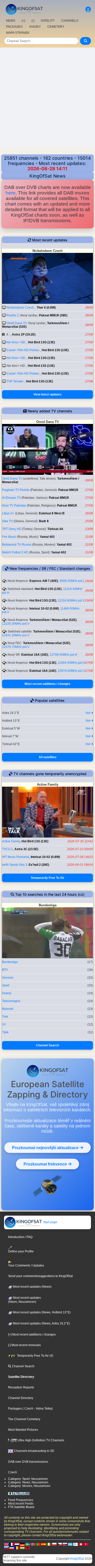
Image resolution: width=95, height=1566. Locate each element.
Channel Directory (20, 1398)
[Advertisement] (47, 97)
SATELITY (48, 20)
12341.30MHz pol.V (15, 635)
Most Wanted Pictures (23, 1429)
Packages (15, 1408)
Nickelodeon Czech (20, 307)
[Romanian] (17, 1547)
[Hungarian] (22, 1547)
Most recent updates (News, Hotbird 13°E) (41, 1312)
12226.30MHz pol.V (15, 623)
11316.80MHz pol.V (71, 600)
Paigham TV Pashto (15, 490)
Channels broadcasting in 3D (33, 1451)
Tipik (5, 1032)
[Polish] (54, 1544)
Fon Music (9, 537)
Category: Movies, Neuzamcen (29, 1486)
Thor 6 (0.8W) (46, 307)
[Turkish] (86, 1544)
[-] (33, 20)
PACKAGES (14, 26)
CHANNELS (69, 20)
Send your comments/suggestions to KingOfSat (40, 1276)
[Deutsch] (22, 1544)
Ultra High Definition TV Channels (40, 1440)
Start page (49, 1222)
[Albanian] (27, 1547)
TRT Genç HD (11, 529)
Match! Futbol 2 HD (15, 552)
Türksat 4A (55, 529)
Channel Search (47, 1045)
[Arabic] (81, 1544)
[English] (6, 1544)
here (10, 192)
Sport (5, 985)
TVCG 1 (7, 849)
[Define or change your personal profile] (88, 9)
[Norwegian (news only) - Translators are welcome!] (33, 1544)
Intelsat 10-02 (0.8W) (44, 608)
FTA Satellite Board (21, 1507)
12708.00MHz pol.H (63, 654)
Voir (88, 713)
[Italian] (49, 1544)
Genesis (7, 977)
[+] (23, 20)
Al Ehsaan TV (11, 497)
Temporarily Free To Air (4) (34, 1355)
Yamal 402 (47, 537)
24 (4, 1024)
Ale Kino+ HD (15, 342)
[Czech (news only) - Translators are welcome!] (59, 1544)
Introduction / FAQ (20, 1237)
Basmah (7, 1009)
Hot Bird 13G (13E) (41, 342)
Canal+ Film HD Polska (23, 350)
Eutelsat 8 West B (52, 513)
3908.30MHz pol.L (72, 581)
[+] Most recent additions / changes (32, 1334)
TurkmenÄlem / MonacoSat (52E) (53, 620)
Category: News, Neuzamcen (28, 1482)
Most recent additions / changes (47, 684)
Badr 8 (44, 521)
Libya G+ (8, 513)
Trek (5, 1016)
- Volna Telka (42, 1408)
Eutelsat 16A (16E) (34, 654)
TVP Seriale (15, 381)
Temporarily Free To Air (47, 878)
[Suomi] (75, 1544)
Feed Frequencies (20, 1500)
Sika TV (7, 521)
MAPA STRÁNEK (17, 33)
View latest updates (47, 394)
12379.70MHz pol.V (15, 647)
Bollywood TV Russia (16, 544)
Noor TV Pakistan (14, 505)
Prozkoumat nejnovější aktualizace (46, 1147)
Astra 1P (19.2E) (23, 334)
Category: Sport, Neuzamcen (28, 1479)
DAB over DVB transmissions (28, 1461)
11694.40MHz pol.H (71, 662)
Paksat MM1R (68, 490)
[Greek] (70, 1544)
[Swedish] (27, 1544)
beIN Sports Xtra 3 (14, 865)
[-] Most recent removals (24, 1345)
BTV (5, 970)
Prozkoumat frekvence (46, 1164)
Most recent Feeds (20, 1503)
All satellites (47, 757)
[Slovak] (65, 1544)
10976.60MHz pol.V (71, 671)
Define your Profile (21, 1251)
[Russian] (6, 1547)
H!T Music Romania (15, 857)
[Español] (43, 1544)
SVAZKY (35, 26)
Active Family (11, 841)
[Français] (11, 1544)
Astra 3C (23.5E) (26, 849)
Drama (6, 993)
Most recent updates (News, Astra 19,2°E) (41, 1323)
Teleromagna (11, 1001)
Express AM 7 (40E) (43, 581)
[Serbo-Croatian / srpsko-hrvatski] (11, 1547)
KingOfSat (77, 1558)
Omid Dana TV (17, 323)
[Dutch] (17, 1544)
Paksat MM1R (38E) (53, 315)
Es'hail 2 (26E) (39, 865)
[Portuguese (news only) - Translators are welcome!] (38, 1544)
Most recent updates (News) (31, 1286)
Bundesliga (10, 962)
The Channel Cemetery (24, 1419)
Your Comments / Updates (26, 1265)
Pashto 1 (13, 315)
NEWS (10, 20)
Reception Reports (21, 1387)
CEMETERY (55, 26)
